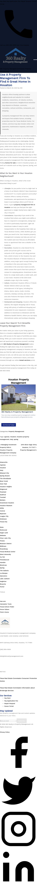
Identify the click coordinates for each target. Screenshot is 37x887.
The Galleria (4, 570)
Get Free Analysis (23, 45)
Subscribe (21, 721)
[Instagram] (18, 847)
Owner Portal (9, 706)
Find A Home (4, 612)
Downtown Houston (7, 503)
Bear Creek (4, 481)
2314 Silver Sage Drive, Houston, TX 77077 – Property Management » (28, 447)
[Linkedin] (18, 885)
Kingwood (3, 489)
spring (16, 439)
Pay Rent (3, 1)
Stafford (3, 495)
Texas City (3, 522)
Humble (2, 562)
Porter (2, 587)
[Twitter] (18, 809)
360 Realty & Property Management (16, 344)
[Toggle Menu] (35, 59)
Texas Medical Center (7, 551)
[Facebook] (18, 770)
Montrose (3, 565)
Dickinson (3, 519)
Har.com (3, 601)
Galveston (3, 576)
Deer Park (3, 484)
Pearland (3, 492)
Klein (2, 527)
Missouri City (4, 473)
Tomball (3, 497)
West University (5, 554)
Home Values (4, 609)
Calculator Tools (5, 604)
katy (11, 439)
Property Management (16, 431)
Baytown (3, 513)
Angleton (3, 581)
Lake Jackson (5, 579)
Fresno (2, 541)
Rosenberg (4, 549)
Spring (2, 568)
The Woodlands (5, 478)
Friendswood (4, 560)
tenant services (24, 360)
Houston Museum (6, 505)
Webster (3, 535)
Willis (2, 508)
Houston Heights (6, 486)
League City (4, 516)
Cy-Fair (2, 557)
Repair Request (26, 1)
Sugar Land (4, 533)
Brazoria (3, 584)
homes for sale (10, 163)
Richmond (3, 530)
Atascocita (3, 462)
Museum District (5, 543)
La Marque (3, 573)
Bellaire (2, 500)
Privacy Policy (5, 732)
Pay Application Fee (13, 1)
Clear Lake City (5, 538)
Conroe (2, 511)
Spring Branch (5, 476)
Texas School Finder (7, 607)
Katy (1, 470)
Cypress (2, 465)
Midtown (3, 546)
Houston (13, 437)
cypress (6, 437)
